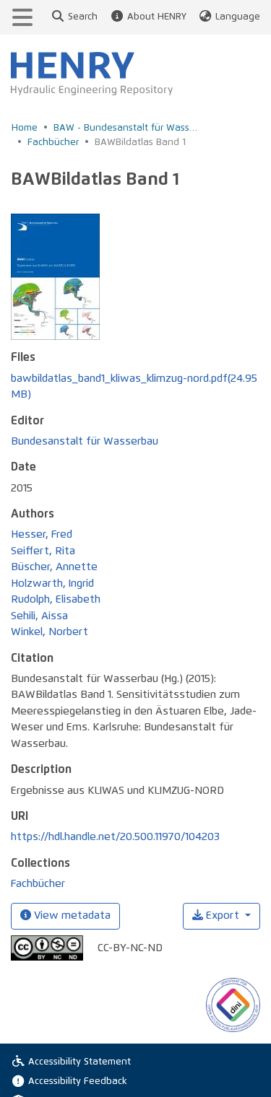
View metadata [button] (71, 915)
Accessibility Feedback (77, 1081)
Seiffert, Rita (43, 551)
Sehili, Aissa (39, 616)
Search (83, 17)
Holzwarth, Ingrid (52, 583)
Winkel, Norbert (49, 631)
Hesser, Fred (41, 534)
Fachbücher (53, 142)
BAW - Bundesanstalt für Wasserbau (125, 128)
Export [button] (222, 915)
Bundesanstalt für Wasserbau (84, 441)
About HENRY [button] (156, 17)
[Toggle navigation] (22, 17)
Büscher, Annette (54, 566)
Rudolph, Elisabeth (55, 599)
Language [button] (237, 17)
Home (25, 128)
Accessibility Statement (79, 1062)
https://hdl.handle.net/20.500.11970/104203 (115, 836)
